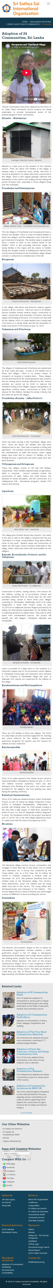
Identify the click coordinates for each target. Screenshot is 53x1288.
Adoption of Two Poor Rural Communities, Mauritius (31, 1033)
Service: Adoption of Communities (23, 24)
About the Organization (38, 1199)
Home (24, 22)
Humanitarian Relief (36, 1214)
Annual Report (34, 1250)
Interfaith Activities (36, 1220)
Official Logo (33, 1244)
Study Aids (6, 1205)
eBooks (31, 1232)
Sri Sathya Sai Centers (37, 1208)
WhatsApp (10, 1163)
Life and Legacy (8, 1199)
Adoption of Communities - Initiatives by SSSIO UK (31, 1087)
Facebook (10, 1167)
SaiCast (6, 1138)
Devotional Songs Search (38, 1247)
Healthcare (33, 1202)
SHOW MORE (26, 1113)
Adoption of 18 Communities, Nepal (32, 993)
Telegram (10, 1181)
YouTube (10, 1178)
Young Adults (33, 1205)
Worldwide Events (9, 1232)
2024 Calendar (8, 1229)
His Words (6, 1202)
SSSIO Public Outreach (37, 1253)
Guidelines (32, 1241)
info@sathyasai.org (36, 1262)
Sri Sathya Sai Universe (12, 1128)
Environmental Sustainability (8, 1271)
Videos (31, 1229)
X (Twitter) (11, 1174)
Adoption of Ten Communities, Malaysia (29, 1070)
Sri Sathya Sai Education (38, 1211)
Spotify (9, 1185)
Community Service (36, 1217)
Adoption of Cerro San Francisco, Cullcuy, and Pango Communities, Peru (33, 1052)
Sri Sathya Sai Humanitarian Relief (11, 1133)
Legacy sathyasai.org (12, 1141)
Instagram (10, 1171)
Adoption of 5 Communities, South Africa (32, 1016)
